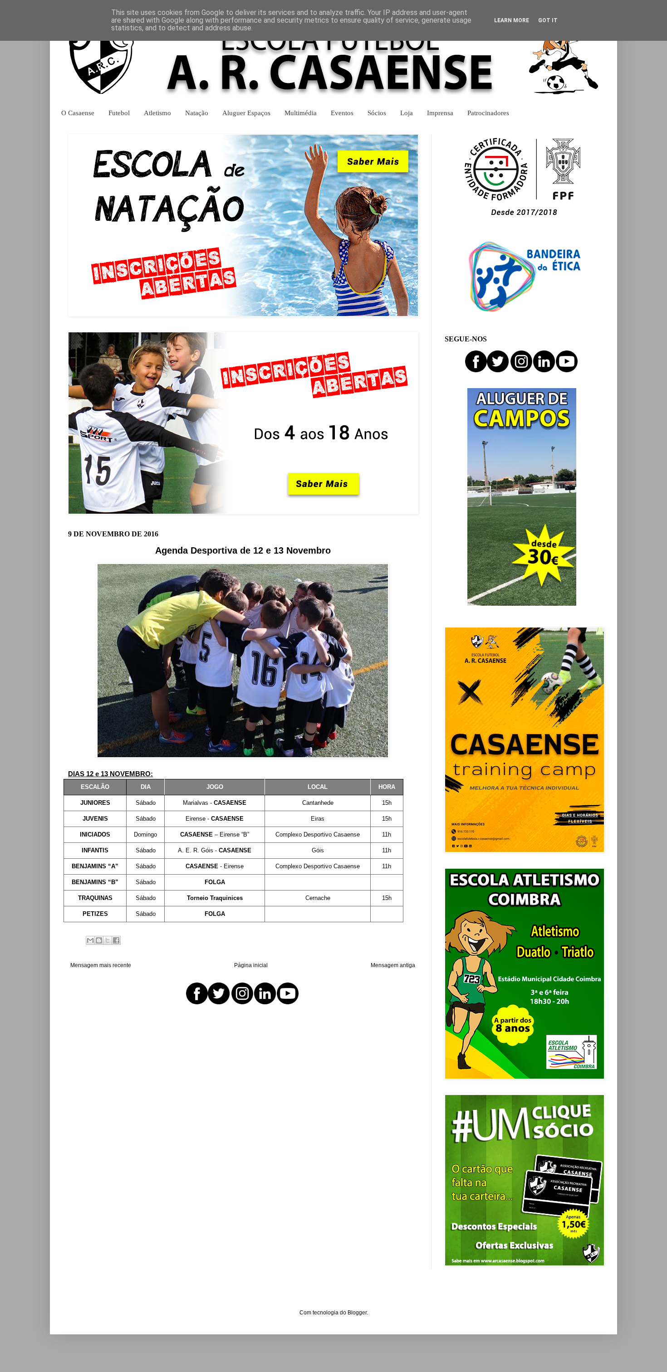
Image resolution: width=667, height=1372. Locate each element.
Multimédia (300, 113)
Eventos (342, 113)
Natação (196, 113)
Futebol (119, 113)
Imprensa (440, 113)
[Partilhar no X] (107, 940)
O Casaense (77, 113)
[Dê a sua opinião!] (98, 940)
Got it (548, 20)
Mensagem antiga (393, 965)
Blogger (357, 1312)
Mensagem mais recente (100, 965)
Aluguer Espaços (246, 113)
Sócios (377, 113)
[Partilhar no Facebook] (116, 940)
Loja (406, 113)
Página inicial (251, 965)
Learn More (511, 20)
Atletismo (157, 113)
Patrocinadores (488, 113)
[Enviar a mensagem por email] (90, 940)
